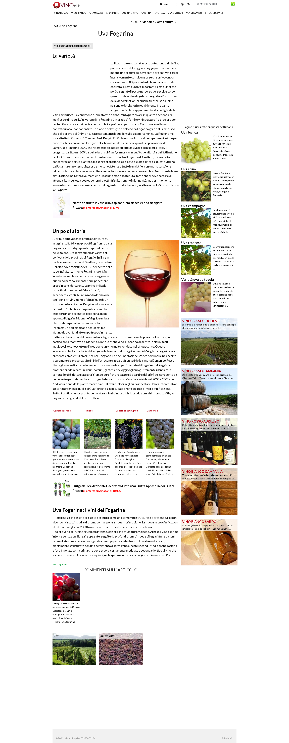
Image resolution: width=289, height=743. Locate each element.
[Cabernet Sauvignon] (130, 434)
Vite (56, 636)
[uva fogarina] (66, 586)
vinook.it (148, 22)
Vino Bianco (78, 13)
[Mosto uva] (121, 649)
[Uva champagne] (197, 223)
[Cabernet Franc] (68, 434)
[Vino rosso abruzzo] (209, 441)
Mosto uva (107, 636)
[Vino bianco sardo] (209, 542)
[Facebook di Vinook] (176, 4)
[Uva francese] (197, 260)
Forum (165, 4)
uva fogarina (68, 622)
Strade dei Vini (214, 13)
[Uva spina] (197, 186)
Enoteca (160, 13)
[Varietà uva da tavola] (197, 297)
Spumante (112, 13)
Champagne (96, 13)
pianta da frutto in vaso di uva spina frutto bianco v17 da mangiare (117, 203)
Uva (55, 26)
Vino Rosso (61, 13)
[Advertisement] (92, 21)
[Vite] (74, 649)
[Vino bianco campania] (209, 491)
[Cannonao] (161, 434)
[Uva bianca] (197, 150)
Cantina (146, 13)
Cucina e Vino (130, 13)
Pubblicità (227, 738)
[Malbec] (99, 434)
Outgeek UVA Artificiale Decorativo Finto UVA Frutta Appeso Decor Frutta (123, 486)
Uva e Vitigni (175, 13)
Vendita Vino (194, 13)
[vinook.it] (66, 5)
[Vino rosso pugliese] (209, 341)
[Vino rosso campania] (209, 391)
